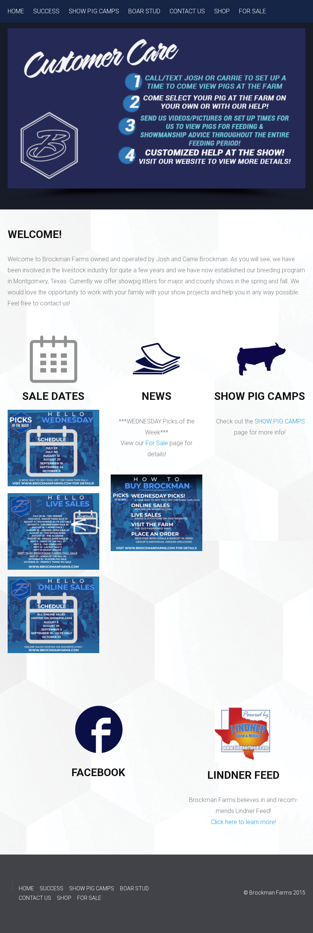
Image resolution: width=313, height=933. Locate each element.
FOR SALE (252, 11)
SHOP (222, 11)
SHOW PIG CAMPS (94, 11)
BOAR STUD (144, 11)
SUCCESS (46, 11)
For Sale (156, 443)
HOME (16, 11)
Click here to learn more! (243, 822)
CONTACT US (187, 11)
